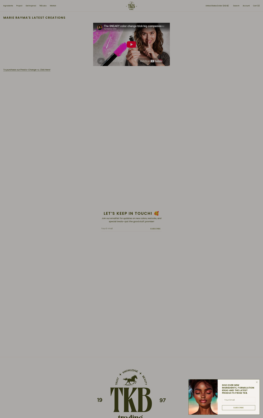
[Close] (256, 382)
